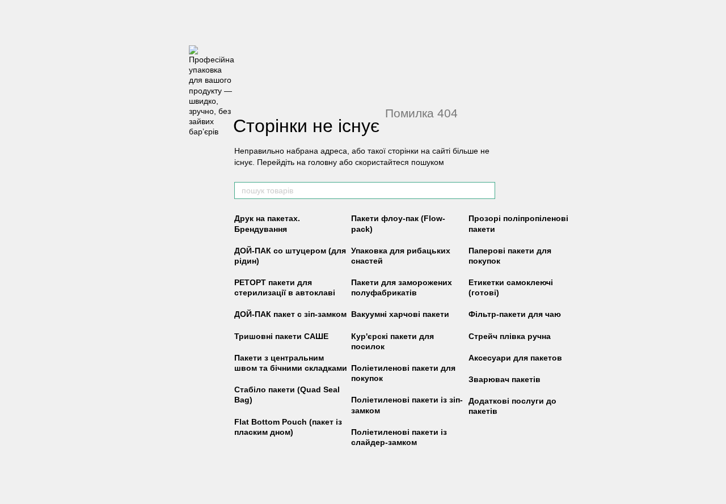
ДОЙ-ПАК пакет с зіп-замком (290, 314)
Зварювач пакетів (504, 379)
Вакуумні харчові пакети (400, 314)
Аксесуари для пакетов (515, 357)
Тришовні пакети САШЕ (281, 336)
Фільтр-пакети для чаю (514, 314)
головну (322, 162)
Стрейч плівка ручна (509, 336)
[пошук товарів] (486, 190)
